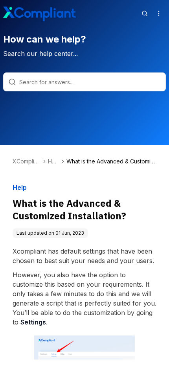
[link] (111, 161)
